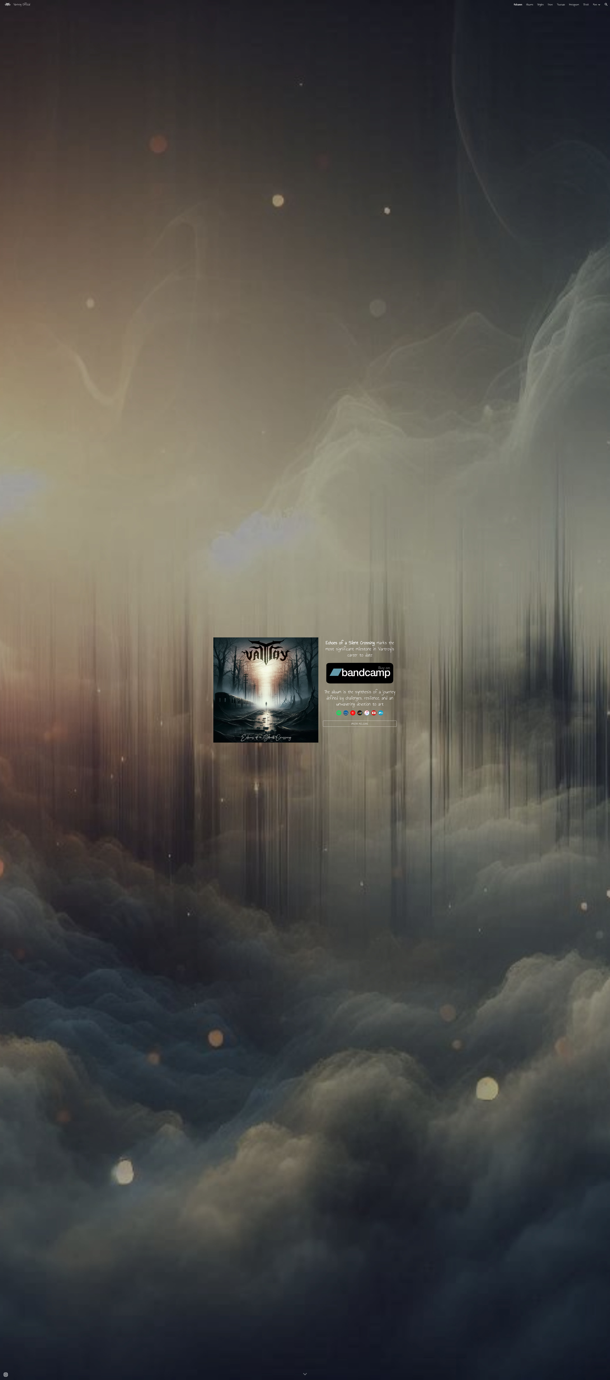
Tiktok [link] (586, 4)
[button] (606, 4)
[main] (360, 648)
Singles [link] (540, 4)
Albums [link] (529, 4)
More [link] (595, 4)
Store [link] (550, 4)
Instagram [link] (574, 4)
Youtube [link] (561, 4)
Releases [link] (518, 4)
